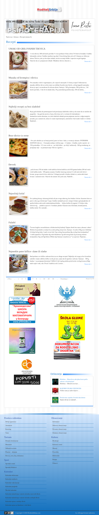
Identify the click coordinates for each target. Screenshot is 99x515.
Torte (7, 433)
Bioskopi (56, 441)
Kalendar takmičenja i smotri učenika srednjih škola (22, 498)
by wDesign (79, 513)
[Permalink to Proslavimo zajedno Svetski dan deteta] (55, 403)
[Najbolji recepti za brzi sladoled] (18, 127)
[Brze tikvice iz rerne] (18, 156)
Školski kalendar (10, 490)
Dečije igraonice (10, 422)
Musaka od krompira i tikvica (23, 77)
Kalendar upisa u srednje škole (15, 501)
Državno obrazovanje (60, 425)
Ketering (8, 429)
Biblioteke (56, 456)
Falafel (12, 222)
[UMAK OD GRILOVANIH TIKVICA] (18, 70)
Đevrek (12, 164)
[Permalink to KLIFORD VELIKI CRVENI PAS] (55, 393)
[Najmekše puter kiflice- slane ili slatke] (18, 272)
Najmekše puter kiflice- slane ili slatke (28, 251)
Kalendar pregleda (11, 486)
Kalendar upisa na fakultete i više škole (18, 505)
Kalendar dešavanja (11, 475)
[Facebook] (8, 512)
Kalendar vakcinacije (12, 483)
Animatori (8, 425)
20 (49, 279)
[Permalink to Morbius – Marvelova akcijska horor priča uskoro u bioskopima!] (55, 384)
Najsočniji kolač (17, 193)
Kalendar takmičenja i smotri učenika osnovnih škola (22, 494)
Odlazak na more (10, 448)
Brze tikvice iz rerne (19, 135)
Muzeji (55, 448)
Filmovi (55, 463)
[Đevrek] (18, 185)
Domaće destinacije (11, 441)
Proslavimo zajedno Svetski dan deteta (72, 397)
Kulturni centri (57, 444)
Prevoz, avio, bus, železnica (14, 456)
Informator (56, 422)
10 (44, 279)
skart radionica (90, 513)
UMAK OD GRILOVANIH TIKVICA (27, 48)
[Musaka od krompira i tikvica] (18, 98)
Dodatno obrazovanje (60, 433)
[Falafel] (18, 243)
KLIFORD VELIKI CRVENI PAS (70, 388)
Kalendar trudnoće (11, 479)
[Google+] (5, 512)
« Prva (9, 279)
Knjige (55, 459)
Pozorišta (56, 452)
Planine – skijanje (11, 452)
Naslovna (9, 37)
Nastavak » (88, 61)
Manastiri (8, 444)
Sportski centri (10, 464)
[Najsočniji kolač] (18, 214)
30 (53, 279)
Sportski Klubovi (11, 467)
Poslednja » (64, 279)
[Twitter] (12, 512)
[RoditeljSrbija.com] (49, 11)
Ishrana (16, 37)
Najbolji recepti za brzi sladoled (24, 106)
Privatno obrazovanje (60, 429)
